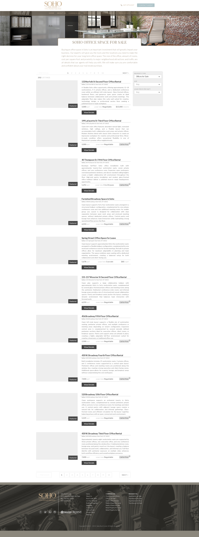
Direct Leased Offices (113, 496)
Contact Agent (146, 5)
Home (51, 13)
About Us (61, 13)
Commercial (75, 13)
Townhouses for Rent (135, 503)
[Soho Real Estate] (53, 5)
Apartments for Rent (135, 501)
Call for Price (124, 144)
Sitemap (88, 514)
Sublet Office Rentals (112, 501)
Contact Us (144, 13)
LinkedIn (49, 512)
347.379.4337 (128, 5)
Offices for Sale (111, 498)
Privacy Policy (90, 512)
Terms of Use (90, 510)
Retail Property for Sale (113, 510)
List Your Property (107, 13)
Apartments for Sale (135, 496)
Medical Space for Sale (113, 505)
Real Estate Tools (127, 13)
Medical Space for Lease (113, 503)
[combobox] (148, 77)
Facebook (40, 512)
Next (126, 72)
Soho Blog (89, 505)
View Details (89, 112)
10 (103, 73)
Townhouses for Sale (135, 498)
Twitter (45, 512)
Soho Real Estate (47, 497)
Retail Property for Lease (113, 508)
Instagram (54, 512)
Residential (89, 13)
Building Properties (92, 503)
